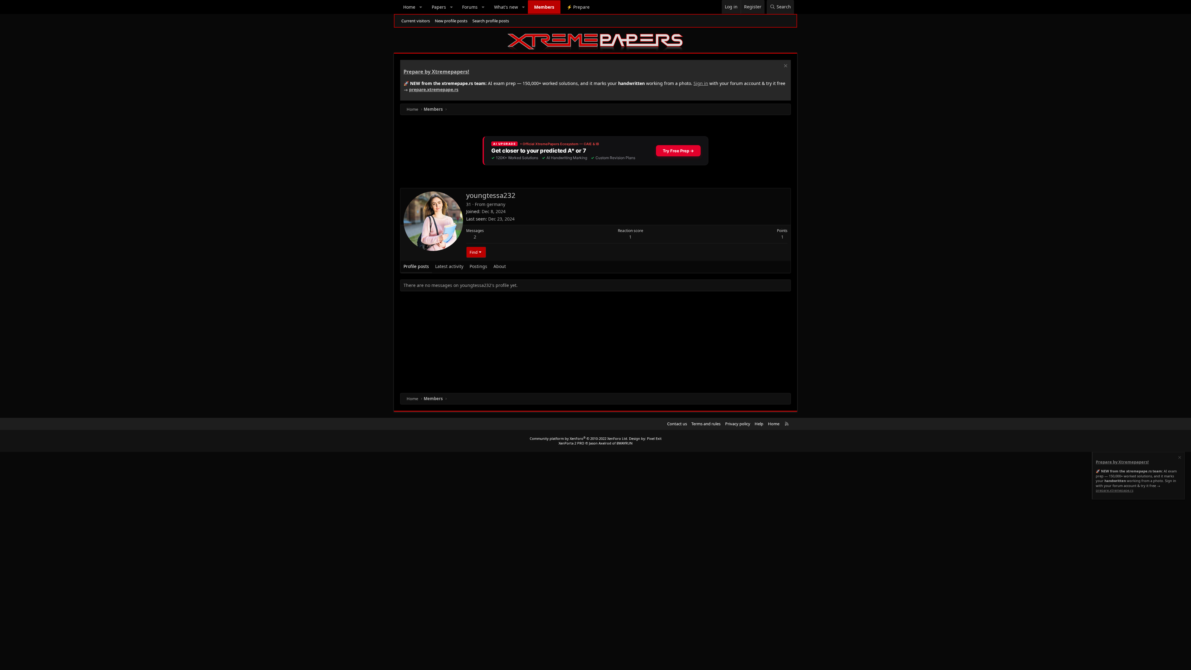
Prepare (578, 7)
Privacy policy (737, 424)
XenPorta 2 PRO (571, 443)
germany (496, 204)
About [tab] (499, 266)
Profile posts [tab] (416, 266)
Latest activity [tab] (449, 266)
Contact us (677, 424)
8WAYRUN (624, 443)
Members (544, 7)
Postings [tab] (478, 266)
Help (759, 424)
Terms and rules (705, 424)
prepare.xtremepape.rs (433, 89)
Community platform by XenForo (579, 438)
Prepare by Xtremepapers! (436, 71)
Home (409, 7)
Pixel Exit (654, 438)
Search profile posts (490, 21)
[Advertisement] (586, 343)
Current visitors (415, 21)
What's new (506, 7)
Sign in (701, 83)
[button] (421, 7)
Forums (470, 7)
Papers (439, 7)
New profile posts (451, 21)
